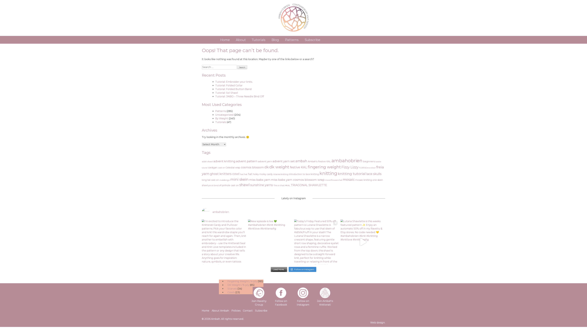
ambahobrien (346, 160)
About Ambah (220, 310)
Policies (235, 310)
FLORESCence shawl (367, 168)
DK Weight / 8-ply (238, 285)
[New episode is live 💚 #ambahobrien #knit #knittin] (270, 242)
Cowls (231, 292)
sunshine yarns (261, 185)
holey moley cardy (263, 174)
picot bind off (215, 185)
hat (250, 174)
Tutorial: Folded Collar (229, 85)
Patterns (292, 40)
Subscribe (312, 40)
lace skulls (374, 174)
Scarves (232, 288)
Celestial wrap (233, 167)
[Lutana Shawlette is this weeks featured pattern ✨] (363, 242)
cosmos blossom (252, 167)
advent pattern (246, 161)
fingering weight (324, 167)
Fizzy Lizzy (349, 167)
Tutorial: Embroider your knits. (234, 81)
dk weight (279, 167)
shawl (244, 185)
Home (225, 40)
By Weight (221, 118)
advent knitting (224, 161)
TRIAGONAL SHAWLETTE (309, 185)
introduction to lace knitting (304, 174)
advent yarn (265, 161)
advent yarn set (284, 161)
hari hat (243, 174)
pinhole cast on (230, 185)
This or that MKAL (281, 185)
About (241, 40)
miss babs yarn (259, 180)
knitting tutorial (352, 173)
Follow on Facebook (281, 303)
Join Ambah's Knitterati (325, 303)
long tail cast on (210, 180)
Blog (275, 40)
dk (266, 167)
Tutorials (258, 40)
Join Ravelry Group (259, 303)
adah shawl (207, 161)
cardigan (212, 167)
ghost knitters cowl (224, 174)
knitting (328, 173)
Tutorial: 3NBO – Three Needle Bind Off (239, 96)
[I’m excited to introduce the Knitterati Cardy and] (224, 242)
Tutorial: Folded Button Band (233, 89)
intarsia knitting (280, 174)
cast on (221, 168)
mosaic (349, 180)
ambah (301, 161)
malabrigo (225, 180)
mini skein (239, 179)
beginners (369, 161)
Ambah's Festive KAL (319, 161)
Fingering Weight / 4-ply (242, 281)
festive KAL (298, 167)
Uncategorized (224, 114)
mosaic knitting (363, 180)
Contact (248, 310)
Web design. (377, 322)
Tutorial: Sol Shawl (226, 92)
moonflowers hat (333, 180)
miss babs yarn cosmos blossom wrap (298, 180)
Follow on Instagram (303, 303)
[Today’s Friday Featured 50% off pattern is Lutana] (316, 242)
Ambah (215, 318)
